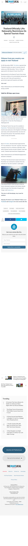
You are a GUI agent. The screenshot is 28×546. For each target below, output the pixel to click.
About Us (10, 471)
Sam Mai (6, 40)
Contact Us (16, 471)
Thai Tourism (22, 211)
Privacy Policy (14, 479)
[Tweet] (21, 219)
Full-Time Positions (8, 475)
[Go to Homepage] (12, 2)
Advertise (5, 471)
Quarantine (6, 211)
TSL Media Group (19, 504)
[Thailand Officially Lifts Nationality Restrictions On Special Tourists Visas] (14, 18)
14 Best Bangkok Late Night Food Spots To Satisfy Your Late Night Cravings (15, 432)
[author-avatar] (14, 37)
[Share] (10, 219)
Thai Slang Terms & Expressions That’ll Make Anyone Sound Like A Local (15, 411)
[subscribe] (21, 458)
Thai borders (14, 211)
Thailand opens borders (14, 213)
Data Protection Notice (19, 475)
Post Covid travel (20, 208)
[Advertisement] (14, 314)
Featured (12, 208)
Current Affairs (19, 40)
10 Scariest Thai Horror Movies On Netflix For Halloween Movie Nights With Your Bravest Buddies (14, 404)
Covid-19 (6, 208)
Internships (23, 471)
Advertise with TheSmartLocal (14, 450)
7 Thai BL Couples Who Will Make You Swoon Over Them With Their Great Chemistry (14, 425)
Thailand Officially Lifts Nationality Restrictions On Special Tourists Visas (14, 31)
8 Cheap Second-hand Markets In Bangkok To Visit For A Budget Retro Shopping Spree (15, 418)
